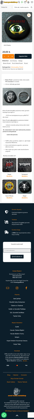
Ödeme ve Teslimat (17, 306)
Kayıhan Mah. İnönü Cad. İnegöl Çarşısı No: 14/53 (17, 281)
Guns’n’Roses (9, 196)
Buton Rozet (7, 63)
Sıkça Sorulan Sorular (17, 378)
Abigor (24, 196)
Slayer (9, 174)
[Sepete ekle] (14, 160)
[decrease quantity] (4, 56)
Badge (20, 61)
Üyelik (17, 327)
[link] (17, 392)
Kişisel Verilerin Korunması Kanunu (17, 341)
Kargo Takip (17, 344)
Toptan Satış (17, 316)
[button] (29, 15)
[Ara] (31, 7)
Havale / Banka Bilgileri (17, 330)
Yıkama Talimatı (22, 382)
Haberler (15, 375)
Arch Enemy (13, 61)
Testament (24, 174)
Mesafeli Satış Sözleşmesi (17, 302)
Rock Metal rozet (17, 63)
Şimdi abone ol (17, 257)
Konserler (24, 375)
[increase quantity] (12, 56)
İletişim (17, 337)
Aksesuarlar (15, 67)
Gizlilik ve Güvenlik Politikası (17, 309)
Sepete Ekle (23, 56)
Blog (8, 375)
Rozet (26, 63)
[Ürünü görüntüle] (14, 163)
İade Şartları (17, 299)
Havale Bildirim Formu (17, 334)
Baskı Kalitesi (11, 382)
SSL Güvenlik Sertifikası (17, 313)
